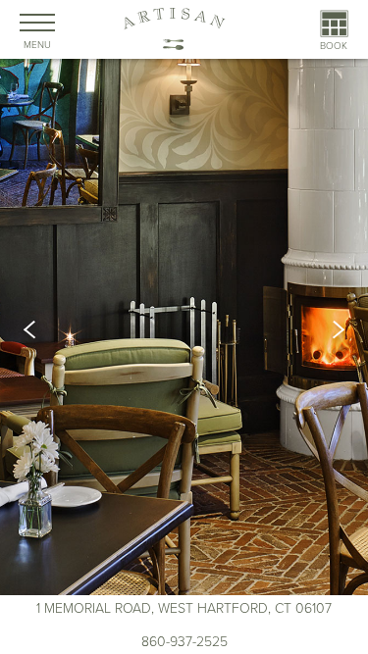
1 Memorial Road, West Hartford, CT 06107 (184, 608)
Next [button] (330, 329)
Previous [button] (37, 329)
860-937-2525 (184, 641)
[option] (184, 330)
